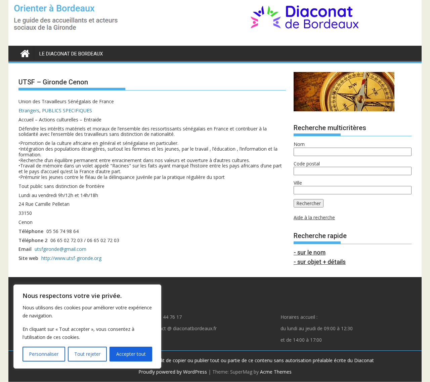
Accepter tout (131, 354)
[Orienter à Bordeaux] (25, 52)
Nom (299, 144)
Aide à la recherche (314, 217)
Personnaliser (43, 354)
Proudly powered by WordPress (172, 372)
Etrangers (28, 110)
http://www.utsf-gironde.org (71, 258)
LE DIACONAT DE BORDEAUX (71, 54)
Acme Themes (276, 372)
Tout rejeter (87, 354)
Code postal (307, 163)
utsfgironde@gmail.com (60, 249)
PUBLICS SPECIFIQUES (67, 110)
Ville (298, 183)
